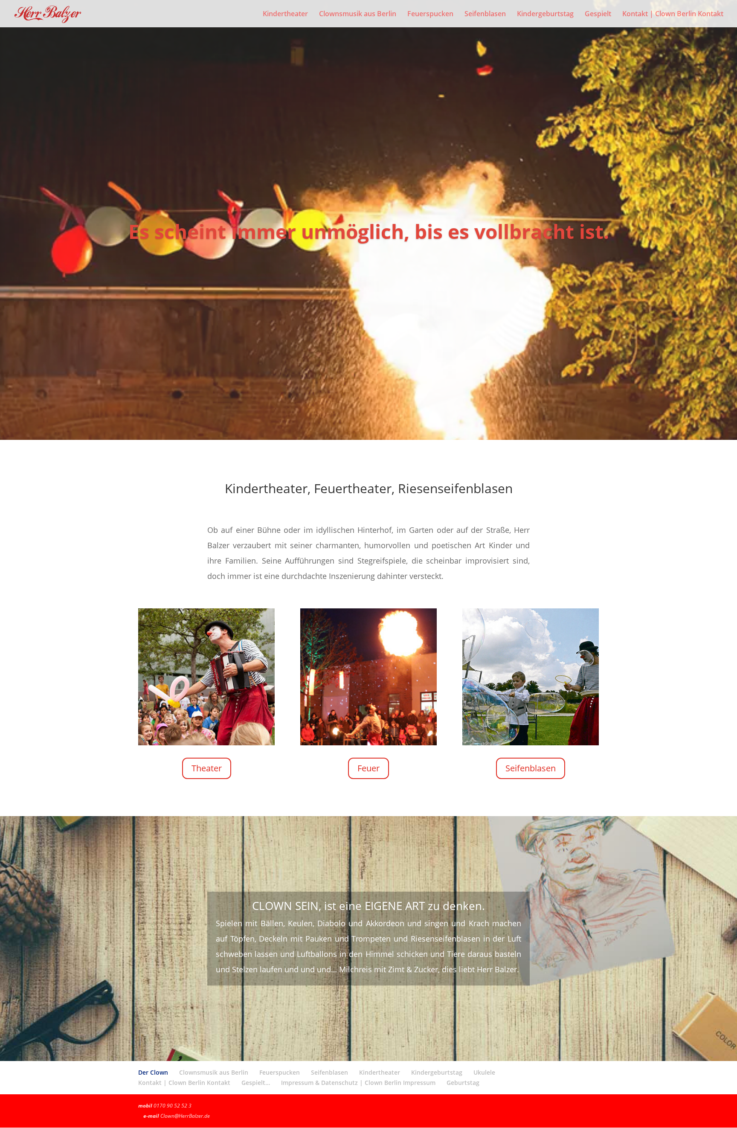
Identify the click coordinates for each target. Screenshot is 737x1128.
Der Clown (153, 1072)
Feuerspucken (430, 14)
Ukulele (484, 1072)
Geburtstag (463, 1083)
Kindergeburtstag (545, 14)
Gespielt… (255, 1083)
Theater (207, 768)
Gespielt (598, 14)
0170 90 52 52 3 (173, 1105)
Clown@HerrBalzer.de (185, 1115)
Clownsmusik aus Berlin (357, 14)
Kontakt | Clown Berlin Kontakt (672, 14)
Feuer (368, 768)
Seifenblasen (485, 14)
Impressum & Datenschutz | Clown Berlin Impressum (358, 1083)
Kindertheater (285, 14)
